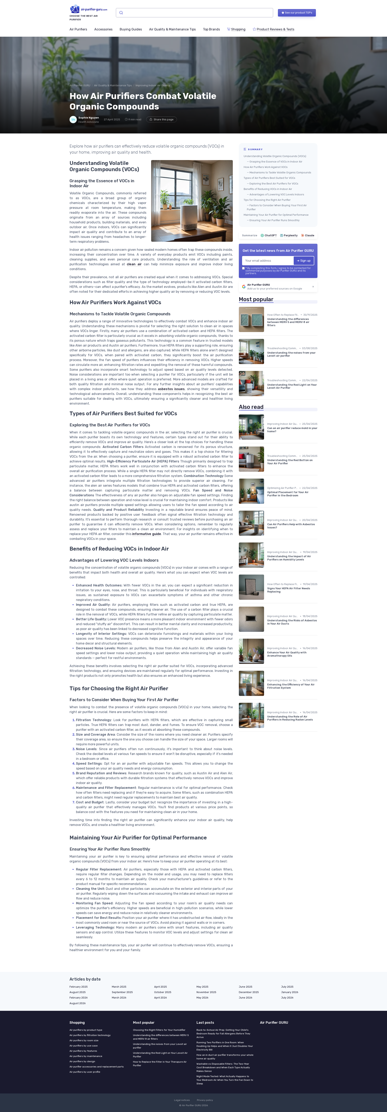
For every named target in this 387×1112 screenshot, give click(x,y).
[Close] (266, 545)
